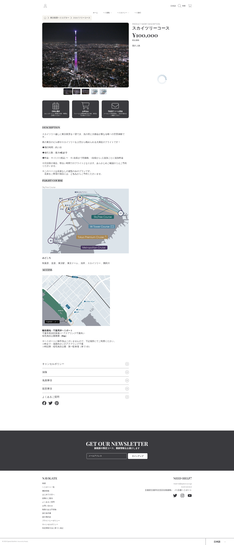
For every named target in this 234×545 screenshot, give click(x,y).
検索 (44, 483)
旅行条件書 (46, 513)
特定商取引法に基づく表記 (52, 528)
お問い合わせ (47, 506)
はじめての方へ (48, 494)
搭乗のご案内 (47, 498)
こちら (73, 173)
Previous (45, 55)
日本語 (173, 6)
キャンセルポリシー (50, 524)
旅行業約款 (46, 517)
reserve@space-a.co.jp (182, 483)
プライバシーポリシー (51, 520)
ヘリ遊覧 (106, 13)
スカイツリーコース (81, 18)
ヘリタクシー (122, 13)
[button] (182, 6)
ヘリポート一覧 (48, 487)
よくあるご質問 (48, 502)
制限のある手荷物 (49, 509)
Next (126, 55)
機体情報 (45, 491)
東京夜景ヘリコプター (59, 18)
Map (64, 335)
